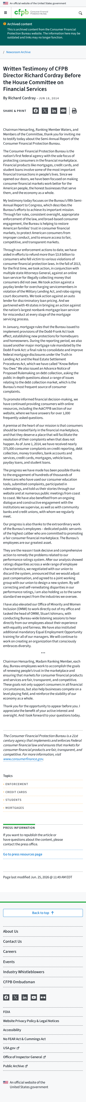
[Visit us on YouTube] (34, 996)
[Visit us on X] (15, 996)
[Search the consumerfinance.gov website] (80, 12)
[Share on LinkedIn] (54, 110)
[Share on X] (45, 110)
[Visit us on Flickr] (43, 996)
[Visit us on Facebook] (6, 996)
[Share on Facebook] (36, 110)
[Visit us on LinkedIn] (25, 996)
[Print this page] (74, 111)
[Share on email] (63, 110)
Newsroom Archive (18, 52)
